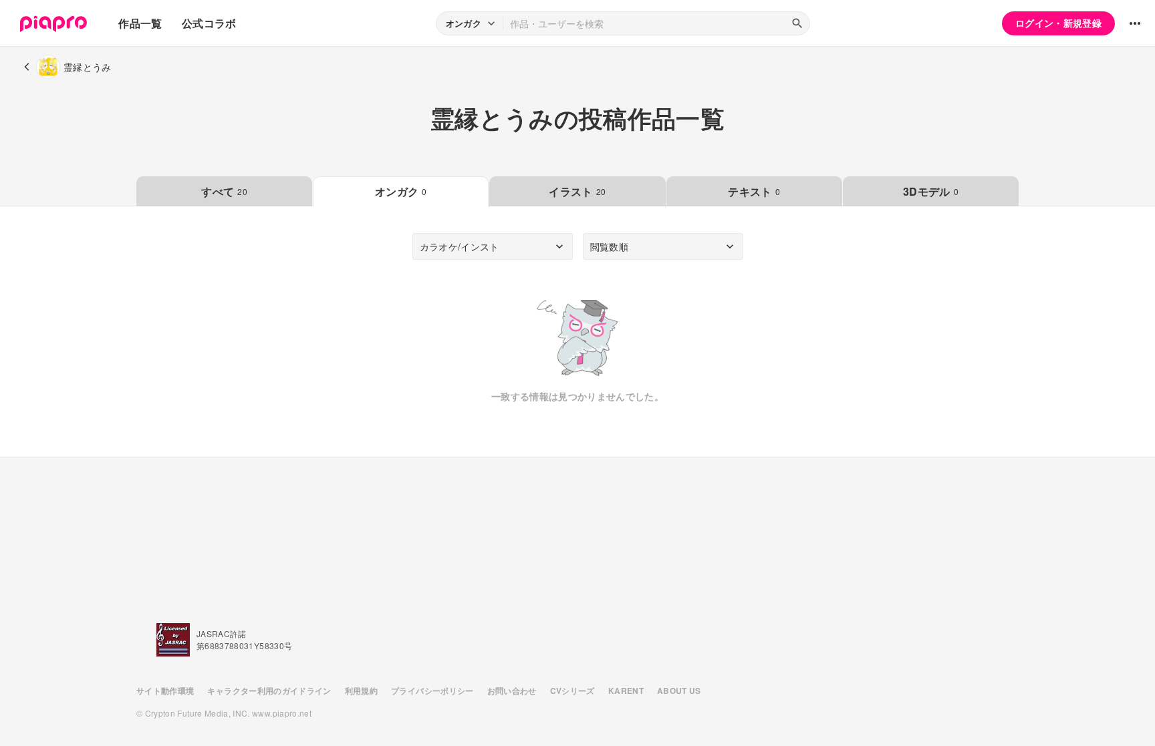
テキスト (754, 191)
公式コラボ (209, 23)
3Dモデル (930, 191)
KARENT (626, 691)
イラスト (577, 191)
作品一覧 (140, 23)
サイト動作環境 (165, 691)
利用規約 (361, 691)
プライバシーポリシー (432, 691)
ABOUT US (679, 691)
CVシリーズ (572, 691)
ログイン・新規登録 (1058, 22)
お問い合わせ (512, 691)
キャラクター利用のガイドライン (269, 691)
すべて (224, 191)
